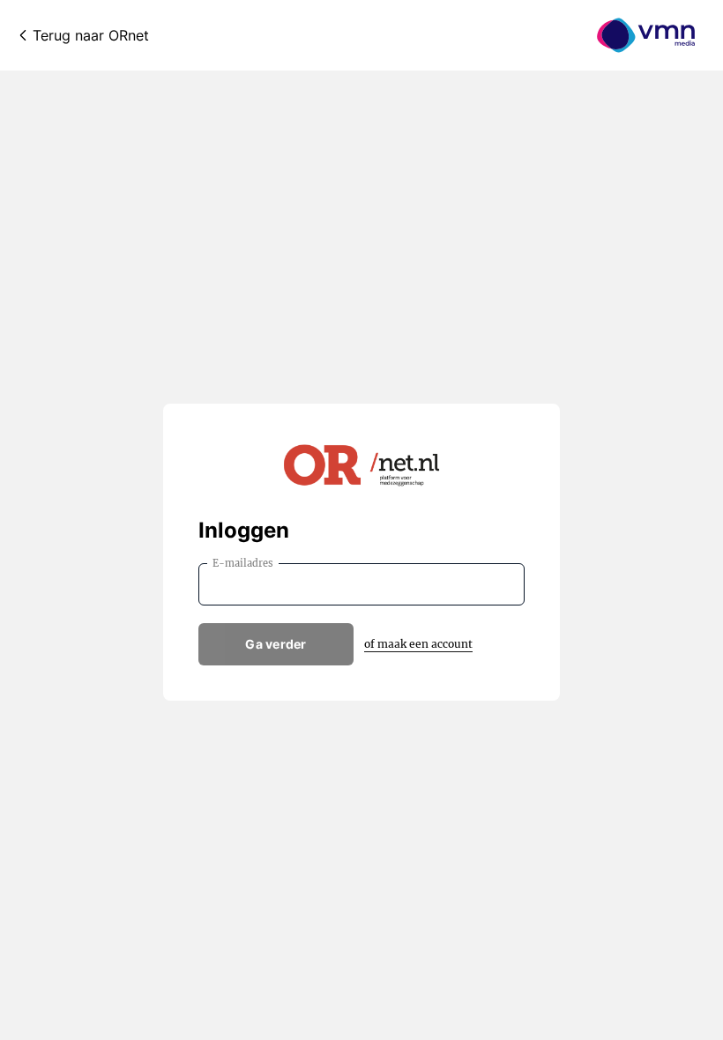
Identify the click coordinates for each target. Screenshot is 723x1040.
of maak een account (418, 643)
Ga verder (276, 643)
